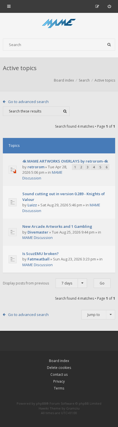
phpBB (41, 403)
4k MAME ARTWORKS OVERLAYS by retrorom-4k (65, 161)
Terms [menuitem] (59, 388)
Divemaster (37, 232)
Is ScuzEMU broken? (40, 253)
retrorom (35, 166)
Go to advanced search (28, 101)
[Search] (109, 44)
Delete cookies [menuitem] (59, 367)
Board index (59, 360)
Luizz (32, 204)
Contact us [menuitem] (59, 374)
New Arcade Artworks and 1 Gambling (57, 226)
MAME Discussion (37, 237)
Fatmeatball (38, 259)
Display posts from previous (37, 283)
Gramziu (73, 408)
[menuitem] (109, 6)
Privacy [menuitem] (59, 381)
